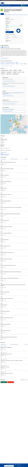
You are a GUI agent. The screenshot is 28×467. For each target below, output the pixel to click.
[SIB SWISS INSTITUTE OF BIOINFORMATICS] (15, 125)
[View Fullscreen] (26, 129)
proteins (21, 63)
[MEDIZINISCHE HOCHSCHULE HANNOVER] (16, 121)
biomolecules (17, 63)
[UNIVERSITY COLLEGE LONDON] (13, 122)
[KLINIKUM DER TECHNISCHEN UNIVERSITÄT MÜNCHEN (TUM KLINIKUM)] (17, 124)
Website (4, 153)
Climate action (16, 37)
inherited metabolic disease (4, 70)
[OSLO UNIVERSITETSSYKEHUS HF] (17, 116)
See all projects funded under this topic (8, 95)
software (16, 62)
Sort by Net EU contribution (13, 344)
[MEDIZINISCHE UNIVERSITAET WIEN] (19, 124)
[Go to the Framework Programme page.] (2, 10)
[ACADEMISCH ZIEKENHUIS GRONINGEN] (15, 120)
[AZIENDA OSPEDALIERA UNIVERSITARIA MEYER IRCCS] (17, 126)
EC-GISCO (15, 133)
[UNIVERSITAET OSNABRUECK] (16, 121)
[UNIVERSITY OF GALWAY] (9, 120)
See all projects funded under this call (7, 111)
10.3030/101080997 (8, 21)
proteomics (25, 63)
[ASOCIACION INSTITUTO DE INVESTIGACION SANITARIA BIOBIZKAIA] (11, 128)
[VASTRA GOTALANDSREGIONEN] (20, 116)
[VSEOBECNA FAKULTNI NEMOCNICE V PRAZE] (18, 122)
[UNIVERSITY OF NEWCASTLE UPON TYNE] (12, 119)
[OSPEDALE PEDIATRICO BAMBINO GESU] (17, 127)
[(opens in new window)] (3, 3)
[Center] (26, 131)
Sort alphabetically (3, 344)
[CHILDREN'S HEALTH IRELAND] (10, 120)
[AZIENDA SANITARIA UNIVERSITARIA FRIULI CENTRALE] (18, 125)
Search (25, 3)
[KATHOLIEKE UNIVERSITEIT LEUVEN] (14, 122)
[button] (23, 3)
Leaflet (5, 133)
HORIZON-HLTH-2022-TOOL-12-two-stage (7, 109)
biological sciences (8, 63)
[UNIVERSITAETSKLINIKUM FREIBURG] (16, 124)
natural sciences (2, 62)
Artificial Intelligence (8, 37)
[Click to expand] (25, 161)
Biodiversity (7, 38)
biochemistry (13, 63)
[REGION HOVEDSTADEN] (17, 119)
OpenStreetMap (9, 133)
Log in (22, 3)
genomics (10, 70)
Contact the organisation (6, 152)
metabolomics (15, 70)
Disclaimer (26, 133)
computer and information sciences (10, 62)
